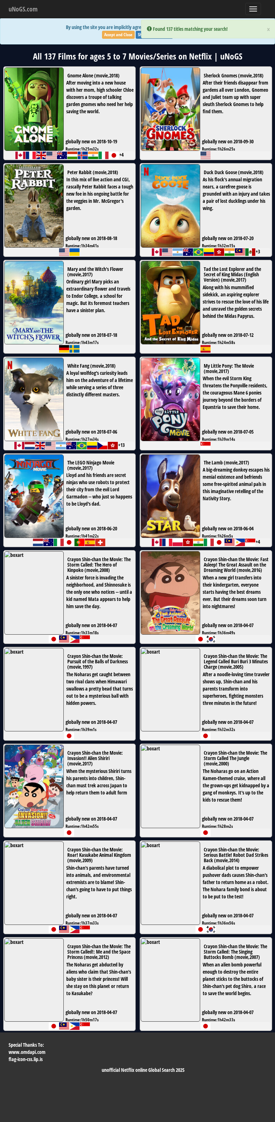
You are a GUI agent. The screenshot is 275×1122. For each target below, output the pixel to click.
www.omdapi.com (27, 1052)
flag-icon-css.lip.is (26, 1059)
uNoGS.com (23, 9)
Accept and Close (118, 35)
